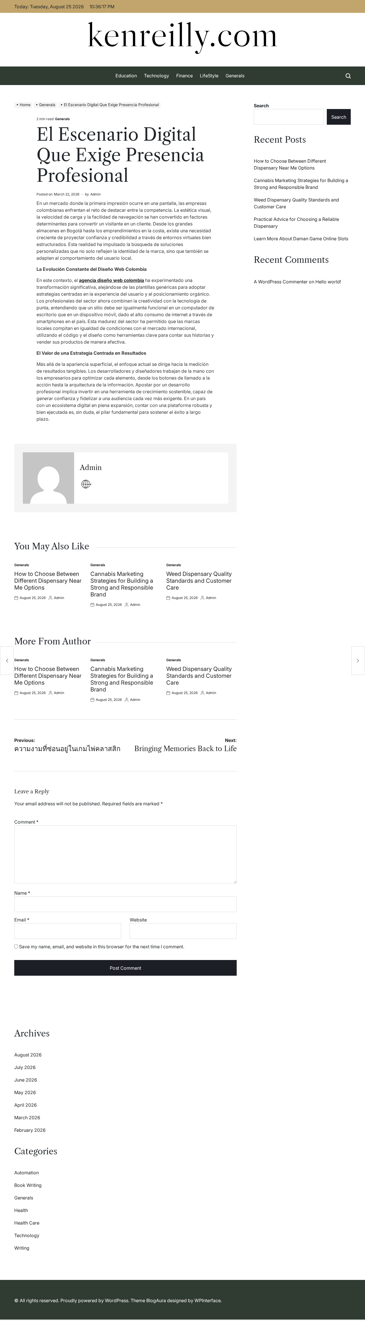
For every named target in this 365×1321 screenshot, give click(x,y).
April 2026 (25, 1105)
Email (21, 920)
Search (261, 105)
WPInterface (207, 1300)
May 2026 (25, 1092)
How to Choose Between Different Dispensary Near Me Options (48, 580)
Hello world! (328, 282)
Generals (235, 75)
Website (138, 920)
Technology (156, 75)
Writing (21, 1248)
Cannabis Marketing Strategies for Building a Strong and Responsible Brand (121, 584)
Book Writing (28, 1185)
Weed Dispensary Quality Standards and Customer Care (199, 580)
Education (126, 75)
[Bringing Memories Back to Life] (358, 660)
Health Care (26, 1223)
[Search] (348, 76)
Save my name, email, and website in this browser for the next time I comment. (101, 946)
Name (22, 893)
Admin (95, 194)
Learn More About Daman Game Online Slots (301, 238)
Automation (26, 1172)
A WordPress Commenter (281, 282)
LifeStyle (209, 75)
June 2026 (25, 1080)
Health (21, 1210)
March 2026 (27, 1117)
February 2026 (30, 1130)
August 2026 (28, 1055)
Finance (184, 75)
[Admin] (48, 478)
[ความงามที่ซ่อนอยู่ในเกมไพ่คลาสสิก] (7, 660)
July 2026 (25, 1067)
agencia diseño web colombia (111, 280)
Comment (26, 822)
